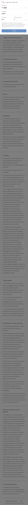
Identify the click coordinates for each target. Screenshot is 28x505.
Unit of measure (18, 17)
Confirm (14, 30)
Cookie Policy (20, 26)
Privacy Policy (13, 26)
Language (4, 11)
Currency (4, 17)
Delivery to (4, 5)
